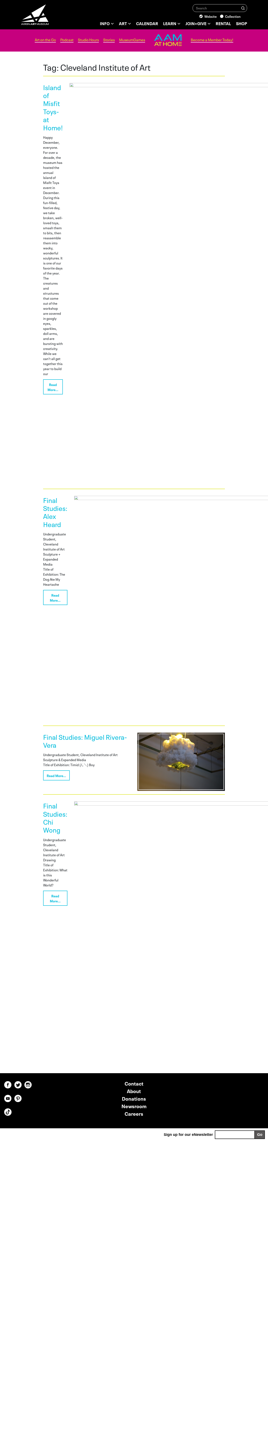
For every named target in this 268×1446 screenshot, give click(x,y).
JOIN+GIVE (196, 23)
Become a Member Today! (212, 40)
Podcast (66, 40)
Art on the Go (45, 40)
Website (210, 16)
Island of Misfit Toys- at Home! (53, 107)
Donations (134, 1098)
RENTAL (223, 23)
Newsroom (134, 1105)
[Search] (243, 7)
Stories (109, 40)
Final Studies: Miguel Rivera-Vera (85, 740)
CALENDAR (147, 23)
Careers (134, 1113)
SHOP (241, 23)
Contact (134, 1083)
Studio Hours (88, 40)
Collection (233, 16)
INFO (105, 23)
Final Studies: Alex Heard (55, 512)
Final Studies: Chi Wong (55, 817)
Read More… (53, 387)
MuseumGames (132, 40)
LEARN (169, 23)
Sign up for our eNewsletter (188, 1134)
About (134, 1090)
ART (123, 23)
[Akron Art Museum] (46, 16)
